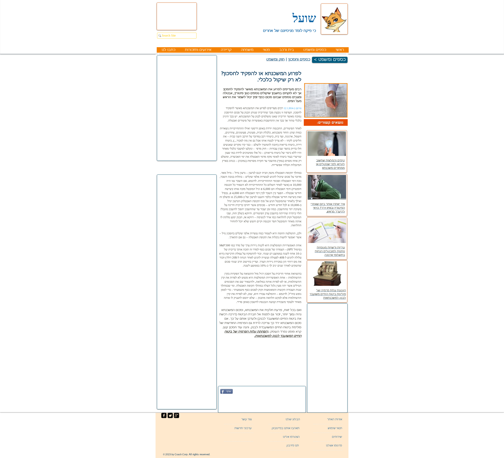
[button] (328, 437)
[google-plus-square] (176, 415)
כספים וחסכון (299, 59)
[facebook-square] (164, 415)
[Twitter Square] (170, 415)
